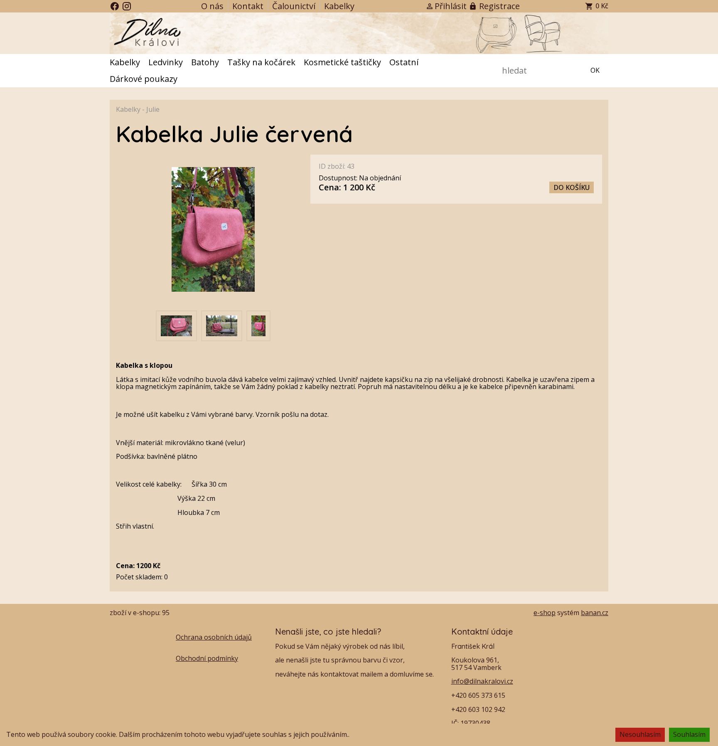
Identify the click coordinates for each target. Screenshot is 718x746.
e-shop (545, 612)
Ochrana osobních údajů (214, 637)
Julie (153, 109)
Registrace (499, 6)
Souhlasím (689, 734)
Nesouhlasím (640, 734)
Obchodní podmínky (207, 658)
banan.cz (594, 612)
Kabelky (128, 109)
